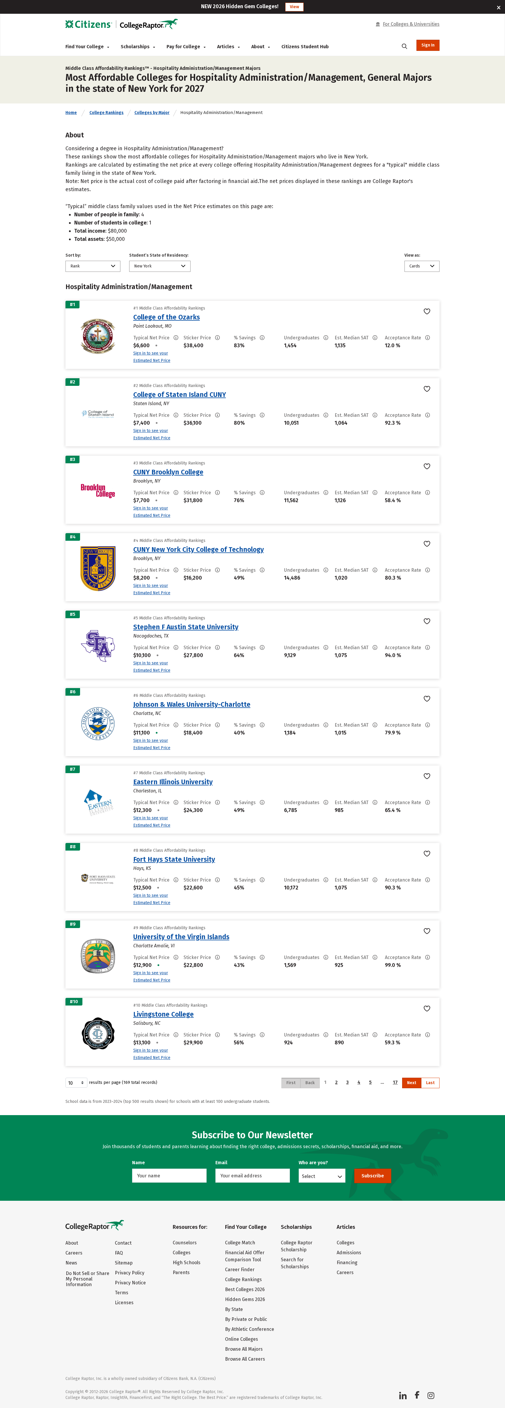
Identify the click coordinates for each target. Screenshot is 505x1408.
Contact (123, 1243)
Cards (414, 266)
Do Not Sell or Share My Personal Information (87, 1279)
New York (143, 266)
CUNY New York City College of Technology (198, 549)
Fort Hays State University (174, 859)
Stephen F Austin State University (185, 627)
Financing (347, 1262)
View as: (412, 255)
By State (234, 1309)
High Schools (186, 1262)
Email (221, 1162)
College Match (240, 1242)
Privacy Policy (129, 1273)
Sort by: (73, 255)
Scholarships (136, 46)
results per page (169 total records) (123, 1082)
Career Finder (240, 1269)
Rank (75, 266)
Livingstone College (163, 1014)
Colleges (182, 1252)
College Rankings (106, 112)
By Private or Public (246, 1319)
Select (308, 1176)
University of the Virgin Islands (181, 937)
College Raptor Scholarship (296, 1246)
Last (430, 1082)
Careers (73, 1253)
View (294, 6)
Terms (121, 1292)
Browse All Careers (245, 1359)
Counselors (185, 1242)
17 (395, 1082)
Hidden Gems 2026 (245, 1299)
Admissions (349, 1252)
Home (71, 112)
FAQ (119, 1253)
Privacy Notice (130, 1283)
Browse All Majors (244, 1349)
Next (411, 1082)
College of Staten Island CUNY (179, 395)
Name (138, 1162)
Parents (181, 1272)
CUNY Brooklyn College (168, 472)
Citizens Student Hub (305, 46)
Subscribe (373, 1176)
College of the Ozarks (166, 317)
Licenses (124, 1302)
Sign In (428, 45)
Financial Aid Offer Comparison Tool (244, 1256)
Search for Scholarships (295, 1263)
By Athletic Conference (249, 1329)
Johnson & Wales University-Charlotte (191, 704)
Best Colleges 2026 (245, 1289)
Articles (226, 46)
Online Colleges (241, 1339)
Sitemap (124, 1263)
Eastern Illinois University (173, 782)
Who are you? (313, 1162)
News (71, 1263)
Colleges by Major (152, 112)
